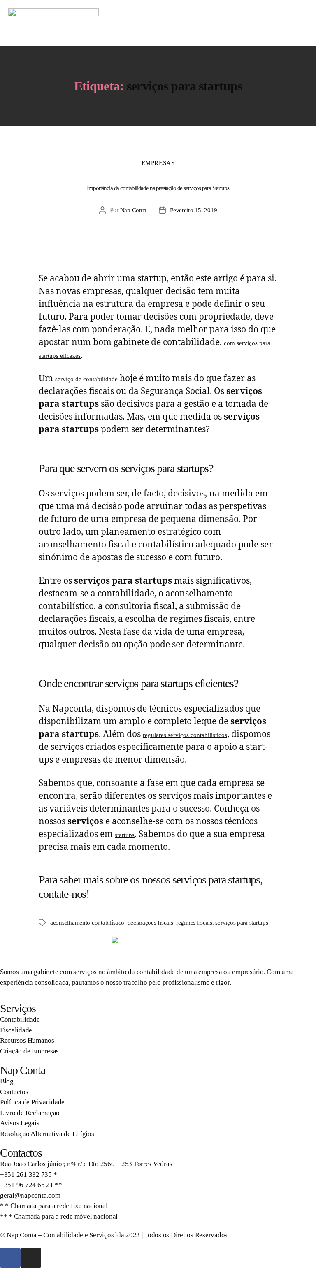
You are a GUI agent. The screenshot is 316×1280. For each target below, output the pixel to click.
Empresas (158, 163)
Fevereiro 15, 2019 (193, 210)
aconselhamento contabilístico (87, 922)
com (230, 343)
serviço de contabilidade (86, 379)
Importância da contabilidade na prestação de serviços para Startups (158, 188)
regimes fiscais (194, 922)
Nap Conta (133, 210)
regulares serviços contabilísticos (185, 735)
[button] (300, 23)
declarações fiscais (150, 922)
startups (125, 835)
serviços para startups (241, 922)
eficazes (69, 355)
